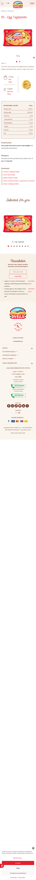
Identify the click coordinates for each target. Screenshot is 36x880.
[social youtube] (20, 405)
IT (6, 3)
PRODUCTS (4, 11)
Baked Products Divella (10, 178)
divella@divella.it (18, 341)
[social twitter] (27, 406)
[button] (33, 848)
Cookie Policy (13, 877)
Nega (18, 868)
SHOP (32, 3)
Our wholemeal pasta (8, 351)
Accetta (18, 863)
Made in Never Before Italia (18, 433)
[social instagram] (12, 406)
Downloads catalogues (9, 355)
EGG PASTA (11, 11)
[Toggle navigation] (2, 3)
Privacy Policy (21, 877)
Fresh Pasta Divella (9, 175)
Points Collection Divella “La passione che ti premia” (19, 181)
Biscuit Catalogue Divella (11, 184)
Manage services (17, 858)
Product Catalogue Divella (11, 172)
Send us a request (7, 358)
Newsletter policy (31, 282)
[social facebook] (8, 406)
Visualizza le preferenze (18, 873)
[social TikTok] (16, 406)
